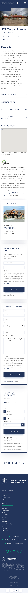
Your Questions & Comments (11, 336)
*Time (5, 329)
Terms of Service (13, 381)
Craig (22, 193)
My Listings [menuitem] (4, 499)
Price (5, 408)
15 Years (15, 402)
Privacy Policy (6, 283)
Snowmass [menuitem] (4, 528)
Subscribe (14, 289)
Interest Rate (7, 421)
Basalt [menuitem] (3, 519)
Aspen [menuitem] (3, 526)
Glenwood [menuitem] (4, 521)
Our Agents (12, 236)
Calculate (14, 431)
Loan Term (7, 399)
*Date (5, 323)
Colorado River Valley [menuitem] (7, 523)
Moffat (17, 193)
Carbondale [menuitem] (4, 508)
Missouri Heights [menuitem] (6, 515)
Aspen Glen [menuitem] (4, 517)
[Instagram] (19, 551)
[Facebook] (8, 551)
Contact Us (6, 236)
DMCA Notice (14, 585)
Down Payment (8, 415)
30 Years (8, 402)
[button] (2, 17)
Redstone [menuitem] (4, 512)
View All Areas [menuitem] (5, 530)
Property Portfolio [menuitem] (6, 497)
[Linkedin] (14, 551)
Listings (8, 193)
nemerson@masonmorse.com (15, 543)
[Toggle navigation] (25, 3)
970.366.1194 (22, 3)
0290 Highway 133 (15, 540)
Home (3, 193)
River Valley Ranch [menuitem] (6, 510)
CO (13, 193)
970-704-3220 (10, 228)
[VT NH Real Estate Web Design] (14, 578)
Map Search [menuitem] (4, 495)
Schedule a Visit (19, 306)
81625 (4, 195)
